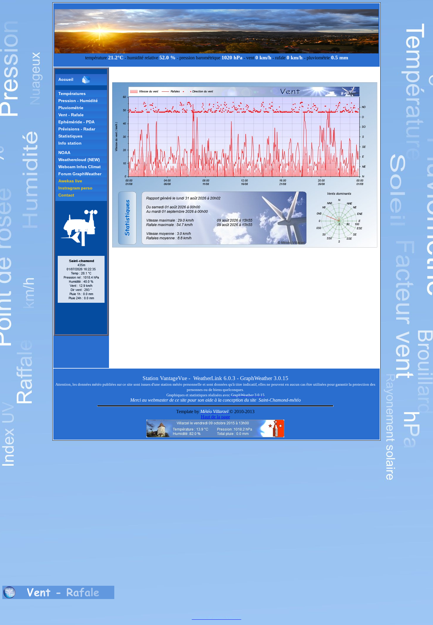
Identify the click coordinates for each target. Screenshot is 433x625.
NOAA (64, 152)
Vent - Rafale (71, 114)
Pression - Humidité (78, 100)
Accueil (65, 79)
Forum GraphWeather (79, 173)
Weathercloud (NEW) (79, 159)
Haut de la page (215, 416)
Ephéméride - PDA (76, 122)
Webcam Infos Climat (79, 166)
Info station (70, 143)
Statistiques (70, 136)
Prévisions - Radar (76, 129)
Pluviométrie (70, 107)
